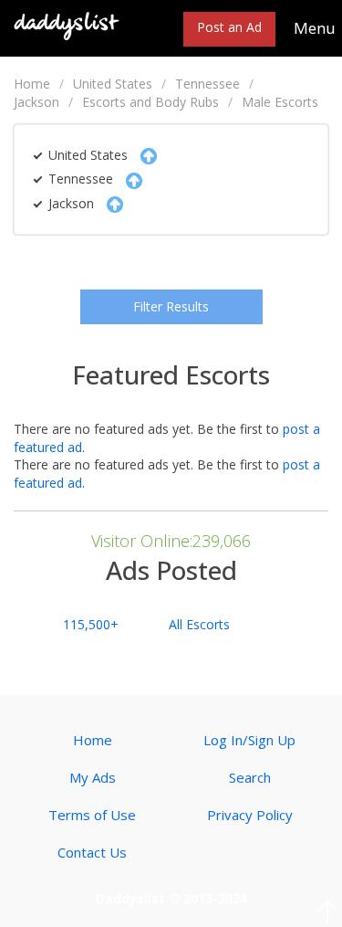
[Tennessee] (129, 178)
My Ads (92, 777)
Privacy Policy (250, 815)
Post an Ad (229, 27)
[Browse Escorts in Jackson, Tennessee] (67, 24)
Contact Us (92, 852)
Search (250, 777)
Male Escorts (280, 102)
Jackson (36, 102)
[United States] (144, 154)
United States (112, 83)
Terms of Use (92, 815)
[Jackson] (110, 203)
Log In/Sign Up (249, 740)
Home (32, 83)
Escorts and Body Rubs (150, 102)
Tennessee (207, 83)
